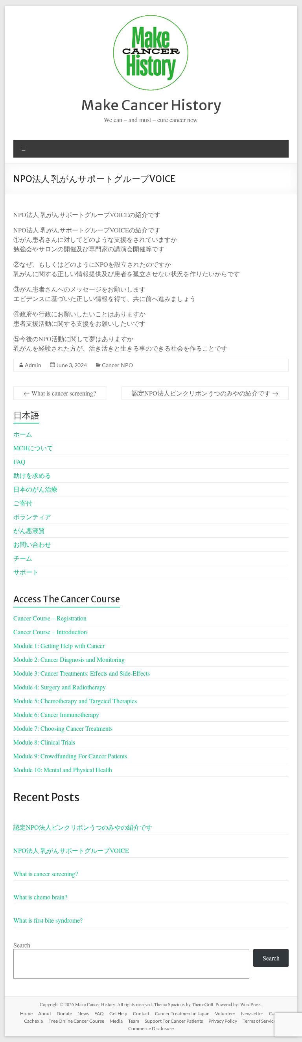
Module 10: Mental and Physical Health (62, 769)
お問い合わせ (32, 544)
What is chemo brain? (40, 897)
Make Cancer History (151, 105)
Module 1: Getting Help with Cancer (59, 645)
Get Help (118, 1013)
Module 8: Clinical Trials (44, 742)
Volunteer (225, 1013)
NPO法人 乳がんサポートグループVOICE (71, 850)
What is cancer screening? (60, 393)
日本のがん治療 (35, 489)
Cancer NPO (117, 365)
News (83, 1013)
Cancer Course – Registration (50, 618)
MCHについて (33, 448)
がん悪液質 (29, 530)
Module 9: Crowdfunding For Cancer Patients (70, 756)
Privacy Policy (222, 1021)
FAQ (19, 461)
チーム (22, 558)
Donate (64, 1013)
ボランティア (32, 517)
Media (116, 1021)
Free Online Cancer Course (76, 1021)
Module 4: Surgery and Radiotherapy (59, 687)
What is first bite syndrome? (48, 920)
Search (21, 945)
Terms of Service (259, 1021)
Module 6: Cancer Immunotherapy (56, 714)
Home (26, 1013)
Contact (141, 1013)
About (44, 1013)
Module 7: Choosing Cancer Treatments (62, 728)
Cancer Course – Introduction (50, 632)
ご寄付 (22, 503)
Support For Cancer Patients (174, 1021)
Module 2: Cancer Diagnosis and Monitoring (69, 659)
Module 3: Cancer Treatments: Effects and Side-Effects (81, 673)
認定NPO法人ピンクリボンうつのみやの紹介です (205, 393)
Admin (33, 365)
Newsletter (252, 1013)
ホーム (22, 434)
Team (133, 1021)
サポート (26, 572)
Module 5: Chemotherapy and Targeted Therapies (75, 701)
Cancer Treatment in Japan (182, 1013)
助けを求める (32, 475)
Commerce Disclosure (151, 1028)
